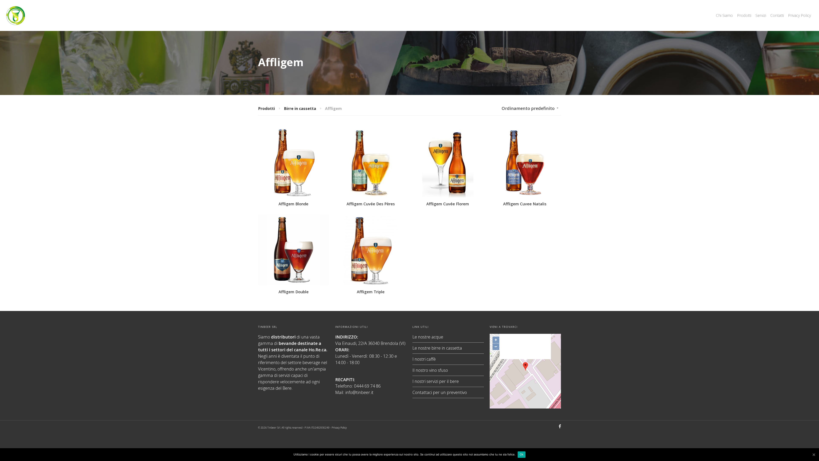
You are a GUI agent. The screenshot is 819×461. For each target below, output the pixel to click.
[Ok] (814, 454)
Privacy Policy (799, 15)
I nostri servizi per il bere (435, 381)
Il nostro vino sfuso (430, 370)
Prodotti (744, 15)
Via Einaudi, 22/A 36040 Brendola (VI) (370, 343)
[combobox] (530, 108)
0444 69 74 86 (367, 386)
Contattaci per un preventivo (439, 392)
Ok (522, 454)
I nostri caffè (424, 359)
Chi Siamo (724, 15)
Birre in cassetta (300, 108)
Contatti (777, 15)
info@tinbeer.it (359, 392)
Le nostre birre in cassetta (437, 348)
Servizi (760, 15)
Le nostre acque (427, 337)
